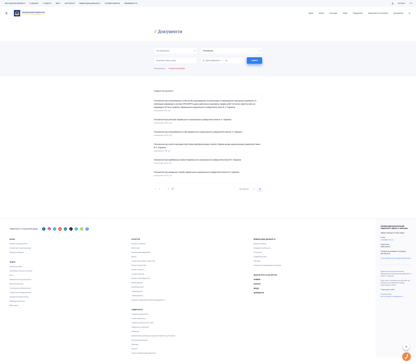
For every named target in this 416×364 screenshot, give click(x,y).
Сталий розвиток (112, 3)
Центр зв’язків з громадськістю (392, 296)
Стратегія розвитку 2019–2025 (142, 323)
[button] (6, 13)
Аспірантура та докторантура (20, 248)
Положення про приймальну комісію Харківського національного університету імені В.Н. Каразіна (197, 160)
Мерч (58, 3)
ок (260, 189)
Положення (158, 68)
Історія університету (139, 318)
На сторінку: (244, 189)
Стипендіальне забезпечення (20, 288)
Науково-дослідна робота (19, 244)
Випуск (134, 257)
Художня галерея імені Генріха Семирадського (148, 300)
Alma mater (136, 248)
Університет (358, 13)
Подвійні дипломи (260, 257)
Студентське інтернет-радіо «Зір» (143, 261)
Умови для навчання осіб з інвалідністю (393, 3)
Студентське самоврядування (20, 292)
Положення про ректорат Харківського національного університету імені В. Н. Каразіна (192, 119)
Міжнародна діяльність (89, 3)
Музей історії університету (141, 278)
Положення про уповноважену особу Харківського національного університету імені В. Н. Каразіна (198, 132)
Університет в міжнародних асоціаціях (267, 265)
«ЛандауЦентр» (137, 291)
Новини (257, 279)
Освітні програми (16, 266)
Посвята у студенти (138, 244)
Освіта (321, 13)
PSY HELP (401, 3)
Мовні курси (14, 305)
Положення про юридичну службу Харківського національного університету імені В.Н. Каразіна (196, 172)
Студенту (47, 3)
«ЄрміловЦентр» (137, 295)
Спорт (345, 13)
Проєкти (134, 349)
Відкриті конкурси (260, 244)
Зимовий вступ (130, 3)
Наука (310, 13)
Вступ (12, 275)
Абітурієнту (70, 3)
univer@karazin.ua (387, 240)
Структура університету (140, 314)
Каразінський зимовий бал (141, 252)
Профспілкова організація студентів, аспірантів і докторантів (153, 336)
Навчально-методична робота (20, 279)
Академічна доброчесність (19, 297)
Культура (333, 13)
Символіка (135, 331)
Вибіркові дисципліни (17, 301)
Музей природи (137, 282)
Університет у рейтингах (140, 327)
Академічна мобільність (262, 248)
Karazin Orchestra (138, 270)
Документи (398, 13)
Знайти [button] (254, 60)
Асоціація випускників (139, 340)
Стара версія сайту (388, 289)
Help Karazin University (15, 3)
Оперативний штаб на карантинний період (396, 258)
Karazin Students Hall (139, 265)
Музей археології (138, 287)
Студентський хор (138, 274)
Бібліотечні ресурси (16, 284)
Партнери (135, 344)
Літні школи (258, 252)
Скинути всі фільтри (177, 68)
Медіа (256, 288)
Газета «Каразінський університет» (144, 353)
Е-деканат (34, 3)
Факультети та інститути (378, 13)
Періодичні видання (17, 252)
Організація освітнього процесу (21, 271)
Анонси (257, 284)
